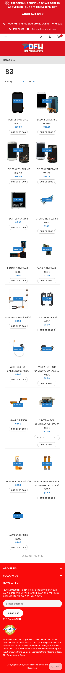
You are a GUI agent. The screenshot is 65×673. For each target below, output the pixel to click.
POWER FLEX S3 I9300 (18, 481)
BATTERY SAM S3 (18, 218)
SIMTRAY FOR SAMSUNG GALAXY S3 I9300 (46, 424)
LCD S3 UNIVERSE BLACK (18, 121)
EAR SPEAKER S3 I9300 (18, 317)
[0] (58, 37)
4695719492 (18, 29)
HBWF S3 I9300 (18, 420)
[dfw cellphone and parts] (32, 48)
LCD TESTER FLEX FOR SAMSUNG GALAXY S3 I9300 (47, 485)
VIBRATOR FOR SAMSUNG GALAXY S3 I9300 (46, 370)
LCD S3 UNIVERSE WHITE (47, 121)
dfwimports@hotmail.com (43, 29)
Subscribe (13, 613)
